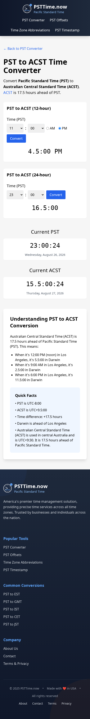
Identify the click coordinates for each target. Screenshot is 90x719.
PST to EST (11, 594)
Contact (9, 656)
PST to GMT (12, 601)
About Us (10, 648)
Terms (52, 703)
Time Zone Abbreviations (30, 30)
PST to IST (11, 609)
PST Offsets (59, 20)
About (23, 703)
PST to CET (11, 616)
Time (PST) (16, 119)
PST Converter (33, 20)
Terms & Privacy (16, 663)
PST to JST (11, 624)
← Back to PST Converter (23, 48)
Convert (16, 138)
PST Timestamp (67, 30)
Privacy (66, 703)
